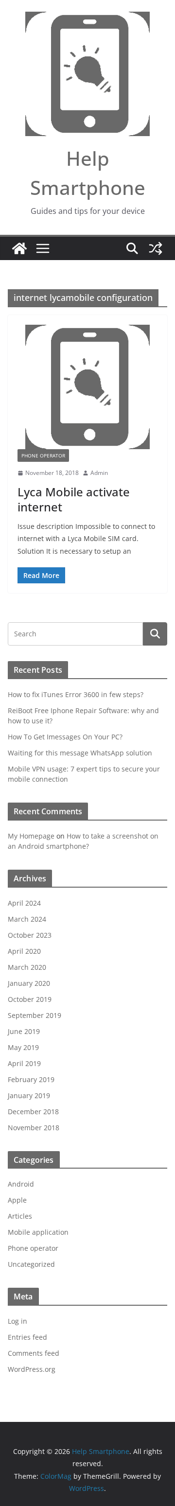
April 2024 (24, 903)
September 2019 (34, 1015)
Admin (99, 473)
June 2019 (24, 1031)
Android (21, 1184)
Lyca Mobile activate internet (74, 499)
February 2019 (31, 1079)
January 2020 (29, 983)
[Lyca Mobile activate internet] (88, 387)
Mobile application (38, 1232)
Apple (17, 1200)
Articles (20, 1216)
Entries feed (27, 1337)
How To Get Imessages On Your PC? (65, 736)
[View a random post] (155, 248)
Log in (17, 1321)
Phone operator (43, 455)
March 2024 (27, 919)
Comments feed (33, 1353)
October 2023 (30, 935)
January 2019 (29, 1095)
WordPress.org (31, 1369)
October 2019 (30, 999)
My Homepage (31, 836)
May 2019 (23, 1047)
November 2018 (33, 1127)
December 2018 (33, 1111)
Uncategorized (31, 1264)
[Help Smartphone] (19, 248)
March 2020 (27, 967)
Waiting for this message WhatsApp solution (80, 752)
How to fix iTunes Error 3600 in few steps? (75, 694)
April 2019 (24, 1063)
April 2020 (24, 951)
